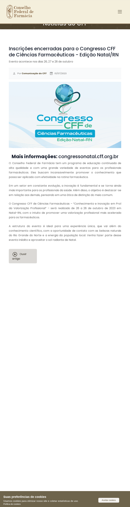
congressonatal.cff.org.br (88, 156)
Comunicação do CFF (34, 73)
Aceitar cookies (109, 500)
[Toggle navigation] (119, 11)
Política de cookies (12, 504)
